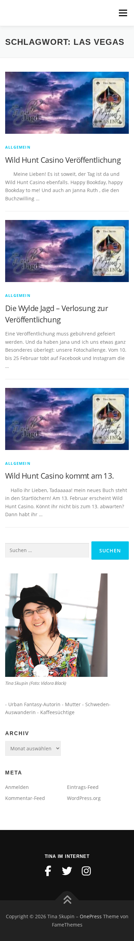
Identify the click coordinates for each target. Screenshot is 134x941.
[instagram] (86, 871)
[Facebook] (48, 871)
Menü (123, 13)
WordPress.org (84, 798)
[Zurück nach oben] (67, 900)
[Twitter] (67, 871)
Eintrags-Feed (83, 787)
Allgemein (18, 147)
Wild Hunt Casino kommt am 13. (59, 475)
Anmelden (17, 787)
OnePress (91, 916)
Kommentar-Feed (25, 798)
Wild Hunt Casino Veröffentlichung (63, 159)
